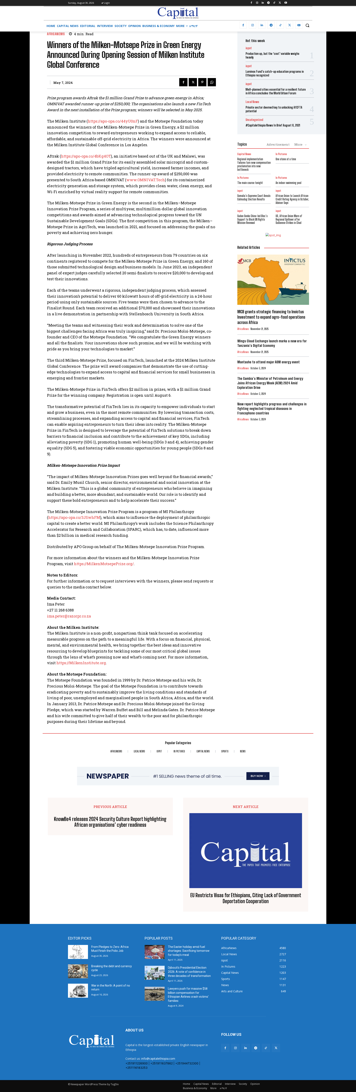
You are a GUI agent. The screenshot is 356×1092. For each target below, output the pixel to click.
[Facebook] (251, 3)
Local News (252, 101)
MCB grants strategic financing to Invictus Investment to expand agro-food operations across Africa (271, 317)
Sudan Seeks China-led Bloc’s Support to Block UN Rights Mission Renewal (252, 219)
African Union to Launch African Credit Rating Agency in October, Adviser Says (292, 199)
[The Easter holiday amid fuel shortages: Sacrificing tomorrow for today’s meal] (155, 952)
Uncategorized (254, 119)
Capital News (244, 154)
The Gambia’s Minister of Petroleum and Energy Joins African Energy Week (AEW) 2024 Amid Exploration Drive (270, 383)
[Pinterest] (202, 82)
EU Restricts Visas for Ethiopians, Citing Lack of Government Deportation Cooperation (245, 898)
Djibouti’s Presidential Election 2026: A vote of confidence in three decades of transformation (189, 971)
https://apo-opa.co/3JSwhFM (74, 517)
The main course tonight (250, 183)
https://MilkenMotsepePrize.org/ (104, 563)
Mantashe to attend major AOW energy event (268, 362)
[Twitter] (280, 3)
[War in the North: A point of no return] (78, 991)
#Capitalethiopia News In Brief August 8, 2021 (273, 125)
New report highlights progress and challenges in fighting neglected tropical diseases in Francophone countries (272, 408)
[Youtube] (285, 3)
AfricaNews (56, 34)
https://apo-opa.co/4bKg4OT (86, 156)
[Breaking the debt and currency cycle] (78, 971)
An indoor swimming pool (288, 183)
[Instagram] (257, 3)
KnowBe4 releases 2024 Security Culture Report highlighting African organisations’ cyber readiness (110, 822)
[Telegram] (268, 3)
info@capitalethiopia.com (158, 1058)
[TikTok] (274, 3)
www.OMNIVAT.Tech (145, 179)
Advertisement (278, 144)
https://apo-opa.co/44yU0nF (113, 121)
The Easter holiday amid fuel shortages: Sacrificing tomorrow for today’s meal (189, 950)
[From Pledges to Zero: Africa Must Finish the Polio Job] (78, 952)
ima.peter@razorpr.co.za (69, 616)
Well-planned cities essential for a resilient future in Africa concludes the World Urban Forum (276, 91)
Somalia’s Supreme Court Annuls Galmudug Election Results (254, 197)
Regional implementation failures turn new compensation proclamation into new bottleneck (254, 164)
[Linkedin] (262, 3)
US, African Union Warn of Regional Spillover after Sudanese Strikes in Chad (289, 219)
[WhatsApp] (212, 82)
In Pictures (281, 154)
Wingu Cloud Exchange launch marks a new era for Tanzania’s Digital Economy (272, 343)
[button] (307, 25)
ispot (249, 48)
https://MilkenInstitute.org (81, 662)
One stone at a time (286, 159)
